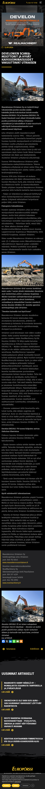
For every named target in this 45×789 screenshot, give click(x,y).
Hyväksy (6, 785)
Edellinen (35, 648)
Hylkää (16, 785)
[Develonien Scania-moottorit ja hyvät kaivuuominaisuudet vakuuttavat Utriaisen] (22, 87)
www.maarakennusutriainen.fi (15, 562)
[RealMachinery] (22, 28)
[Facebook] (3, 641)
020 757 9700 (32, 3)
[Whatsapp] (14, 641)
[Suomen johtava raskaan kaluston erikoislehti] (8, 2)
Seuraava (10, 648)
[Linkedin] (10, 641)
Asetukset (25, 785)
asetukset (18, 782)
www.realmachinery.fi (12, 583)
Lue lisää (6, 692)
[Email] (17, 641)
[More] (21, 641)
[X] (6, 641)
